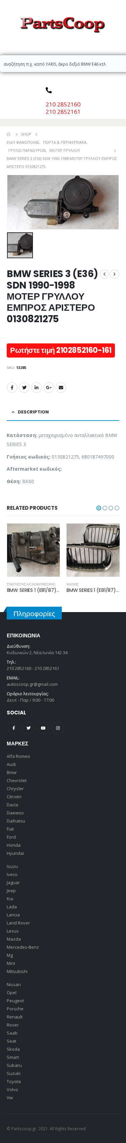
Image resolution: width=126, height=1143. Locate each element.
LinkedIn (36, 387)
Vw (10, 1098)
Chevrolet (17, 780)
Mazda (14, 939)
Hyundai (15, 853)
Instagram (58, 728)
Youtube (43, 728)
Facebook (12, 387)
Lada (12, 907)
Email (60, 387)
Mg (10, 955)
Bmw (11, 772)
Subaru (14, 1065)
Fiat (10, 829)
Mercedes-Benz (23, 947)
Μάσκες (73, 584)
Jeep (11, 890)
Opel (11, 992)
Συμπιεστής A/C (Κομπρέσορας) (31, 584)
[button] (99, 508)
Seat (11, 1041)
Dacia (12, 805)
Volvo (12, 1089)
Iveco (12, 874)
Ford (11, 837)
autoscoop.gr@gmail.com (32, 684)
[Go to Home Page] (9, 134)
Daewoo (15, 813)
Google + (48, 387)
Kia (10, 899)
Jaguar (13, 882)
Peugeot (15, 1001)
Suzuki (13, 1073)
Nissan (14, 984)
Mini (11, 963)
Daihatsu (16, 821)
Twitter (24, 387)
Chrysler (15, 788)
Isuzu (12, 866)
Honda (13, 845)
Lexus (13, 931)
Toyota (14, 1081)
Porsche (15, 1009)
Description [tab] (33, 412)
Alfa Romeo (18, 756)
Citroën (14, 797)
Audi (11, 764)
